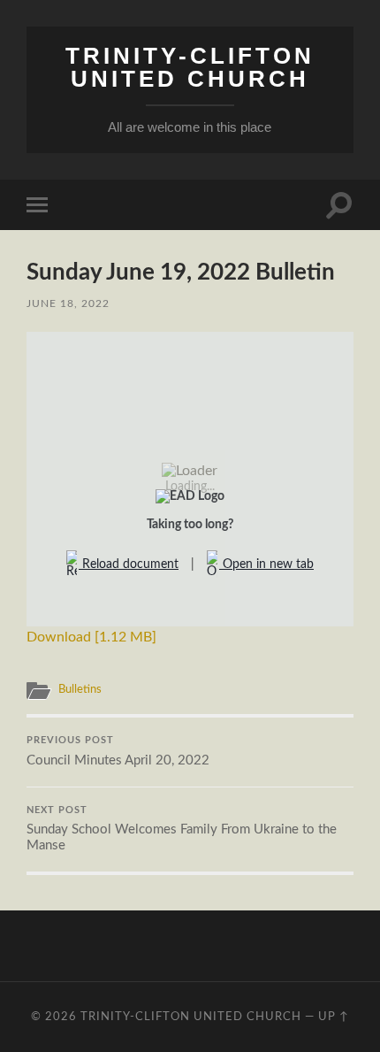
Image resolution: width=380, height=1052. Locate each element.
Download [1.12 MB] (91, 637)
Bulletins (80, 689)
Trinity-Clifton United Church (190, 67)
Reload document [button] (129, 564)
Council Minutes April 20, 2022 (118, 751)
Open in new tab (266, 564)
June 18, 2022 (68, 303)
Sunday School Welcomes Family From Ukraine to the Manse (182, 829)
